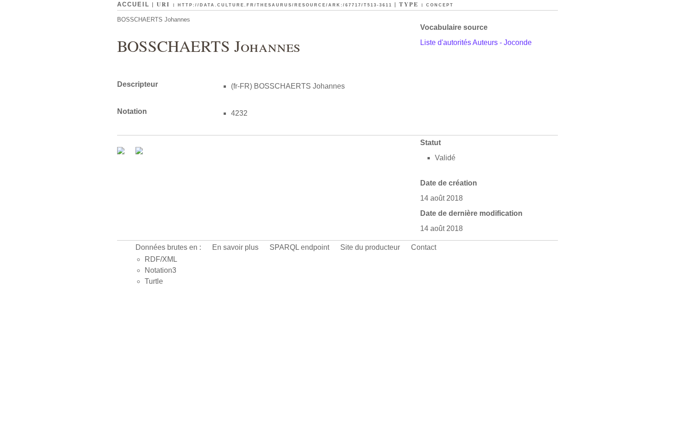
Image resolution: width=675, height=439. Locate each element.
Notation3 (160, 270)
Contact (423, 247)
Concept (440, 5)
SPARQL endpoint (299, 247)
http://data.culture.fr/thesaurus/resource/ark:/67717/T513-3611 (285, 5)
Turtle (154, 281)
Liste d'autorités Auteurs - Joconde (476, 42)
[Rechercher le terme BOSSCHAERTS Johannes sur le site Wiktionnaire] (139, 152)
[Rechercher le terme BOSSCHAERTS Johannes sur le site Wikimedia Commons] (121, 152)
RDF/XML (161, 259)
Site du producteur (370, 247)
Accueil (133, 4)
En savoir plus (235, 247)
